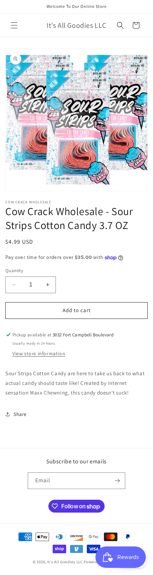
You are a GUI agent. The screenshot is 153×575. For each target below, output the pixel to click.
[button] (14, 25)
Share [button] (20, 414)
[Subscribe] (117, 480)
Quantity (14, 271)
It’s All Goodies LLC (65, 561)
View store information (38, 353)
